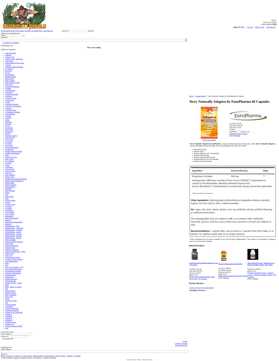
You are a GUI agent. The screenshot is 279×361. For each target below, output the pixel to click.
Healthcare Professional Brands (16, 179)
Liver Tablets (9, 214)
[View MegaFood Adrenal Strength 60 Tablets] (232, 276)
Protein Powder (10, 281)
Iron (6, 195)
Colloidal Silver (10, 110)
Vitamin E (8, 318)
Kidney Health (10, 200)
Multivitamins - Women (13, 238)
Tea (6, 303)
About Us (9, 356)
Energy (7, 134)
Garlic (7, 165)
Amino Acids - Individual (14, 59)
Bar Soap (8, 71)
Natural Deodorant (11, 246)
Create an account (181, 343)
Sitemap (70, 356)
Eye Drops (9, 142)
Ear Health (9, 128)
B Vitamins (9, 69)
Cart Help (77, 356)
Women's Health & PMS (13, 326)
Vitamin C (8, 314)
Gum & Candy (10, 171)
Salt (6, 289)
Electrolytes (9, 130)
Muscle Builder (10, 240)
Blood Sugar (9, 79)
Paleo (7, 263)
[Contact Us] (22, 31)
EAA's (7, 126)
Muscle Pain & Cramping (14, 242)
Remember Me (8, 339)
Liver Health (9, 212)
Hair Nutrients (10, 175)
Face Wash (9, 145)
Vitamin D (8, 316)
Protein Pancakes (11, 279)
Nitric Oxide (9, 253)
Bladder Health (10, 77)
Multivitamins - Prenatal (13, 236)
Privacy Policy (61, 356)
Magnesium (9, 216)
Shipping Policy (38, 356)
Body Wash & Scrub (12, 83)
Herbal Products (10, 185)
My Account (27, 356)
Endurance (9, 132)
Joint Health (9, 197)
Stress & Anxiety (11, 301)
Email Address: (6, 334)
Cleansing (8, 96)
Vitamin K (8, 320)
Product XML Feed (131, 359)
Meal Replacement (11, 218)
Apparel (8, 65)
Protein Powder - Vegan (13, 283)
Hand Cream (9, 177)
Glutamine (8, 167)
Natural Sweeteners (12, 250)
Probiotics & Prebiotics (13, 273)
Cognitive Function (12, 104)
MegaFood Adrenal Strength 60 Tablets (230, 264)
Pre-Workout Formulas (13, 271)
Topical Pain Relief (11, 308)
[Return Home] (24, 29)
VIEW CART (259, 27)
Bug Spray (9, 85)
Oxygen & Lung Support (14, 259)
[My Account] (32, 31)
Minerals (8, 224)
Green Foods (9, 169)
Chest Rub (9, 92)
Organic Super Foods (12, 257)
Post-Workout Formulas (13, 269)
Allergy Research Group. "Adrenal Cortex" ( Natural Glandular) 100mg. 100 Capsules (261, 264)
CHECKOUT (271, 27)
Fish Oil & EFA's (11, 157)
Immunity (8, 189)
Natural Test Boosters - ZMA (15, 252)
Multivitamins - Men (12, 226)
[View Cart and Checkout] (45, 31)
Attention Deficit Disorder (14, 67)
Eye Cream (9, 140)
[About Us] (13, 31)
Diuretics (8, 124)
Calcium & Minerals (12, 87)
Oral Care (8, 255)
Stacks (7, 299)
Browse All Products (147, 359)
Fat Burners (9, 149)
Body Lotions (10, 81)
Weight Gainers (10, 322)
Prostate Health (10, 275)
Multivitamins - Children (13, 230)
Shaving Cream (10, 293)
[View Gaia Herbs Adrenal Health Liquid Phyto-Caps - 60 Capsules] (203, 279)
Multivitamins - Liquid (13, 232)
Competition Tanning (12, 112)
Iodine (7, 193)
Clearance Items (10, 98)
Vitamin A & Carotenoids (14, 312)
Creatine (8, 116)
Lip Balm (8, 208)
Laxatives (8, 206)
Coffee (7, 102)
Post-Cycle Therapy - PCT (14, 267)
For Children (9, 161)
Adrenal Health (10, 53)
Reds (7, 285)
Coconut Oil (9, 100)
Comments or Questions (11, 43)
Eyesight (8, 143)
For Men (8, 163)
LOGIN (250, 27)
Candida (8, 88)
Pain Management (11, 261)
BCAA (7, 73)
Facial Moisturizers (11, 147)
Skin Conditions (10, 295)
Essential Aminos (11, 136)
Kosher (7, 202)
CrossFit (8, 118)
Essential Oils (10, 138)
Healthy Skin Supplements (14, 181)
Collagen (8, 108)
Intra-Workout (10, 191)
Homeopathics (10, 187)
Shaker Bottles (10, 291)
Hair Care (8, 173)
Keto (7, 198)
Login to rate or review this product (201, 288)
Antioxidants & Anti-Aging (14, 63)
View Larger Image (209, 140)
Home (191, 96)
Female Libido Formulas (13, 151)
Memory (8, 220)
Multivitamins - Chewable (14, 228)
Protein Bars (9, 277)
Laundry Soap (10, 204)
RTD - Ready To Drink (13, 287)
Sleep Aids (9, 297)
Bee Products (9, 75)
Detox (7, 120)
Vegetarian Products (12, 310)
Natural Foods (10, 248)
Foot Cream (9, 159)
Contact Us (18, 356)
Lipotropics (9, 210)
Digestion (8, 122)
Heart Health (9, 183)
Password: (4, 336)
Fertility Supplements (12, 153)
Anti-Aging (9, 61)
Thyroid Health (10, 305)
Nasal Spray (9, 244)
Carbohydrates (10, 90)
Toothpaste (9, 307)
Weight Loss (9, 324)
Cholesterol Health (11, 94)
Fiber (7, 155)
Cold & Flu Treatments (13, 106)
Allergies (8, 55)
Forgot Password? (181, 345)
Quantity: (232, 131)
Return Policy (50, 356)
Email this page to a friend (238, 134)
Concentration (10, 114)
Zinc (6, 328)
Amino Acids (9, 57)
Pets (6, 265)
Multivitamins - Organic (13, 234)
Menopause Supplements (13, 222)
